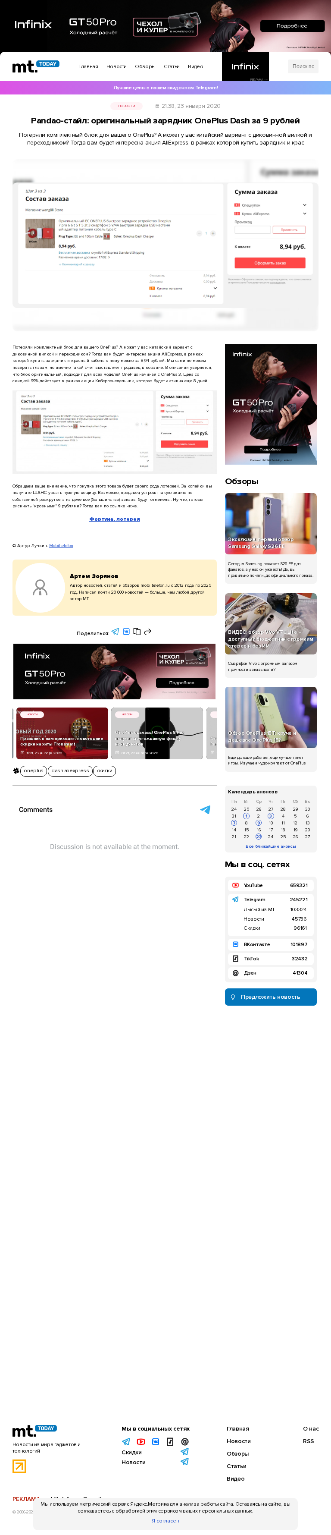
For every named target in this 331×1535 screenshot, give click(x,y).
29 (295, 809)
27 (271, 809)
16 (259, 830)
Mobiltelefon (61, 545)
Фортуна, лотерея (114, 519)
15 (246, 830)
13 (308, 823)
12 (295, 823)
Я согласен (165, 1521)
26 (258, 809)
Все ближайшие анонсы (271, 846)
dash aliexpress (70, 771)
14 (234, 830)
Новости (126, 106)
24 (234, 809)
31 (234, 816)
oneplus (33, 771)
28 (283, 809)
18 (283, 830)
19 (295, 830)
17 (271, 830)
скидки (104, 771)
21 (234, 837)
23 (259, 837)
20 (307, 830)
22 (246, 837)
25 (246, 809)
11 (283, 823)
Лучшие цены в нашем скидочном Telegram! (165, 88)
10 (271, 823)
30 (307, 809)
